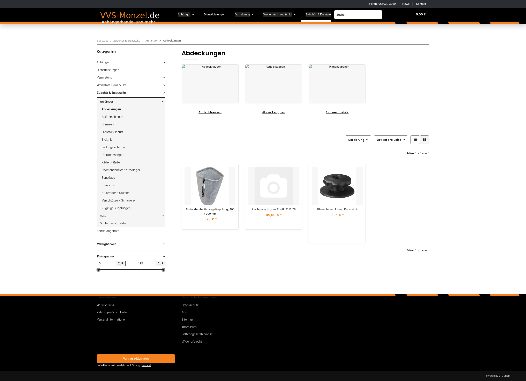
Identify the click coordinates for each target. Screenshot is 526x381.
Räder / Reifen (111, 162)
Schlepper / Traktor (113, 223)
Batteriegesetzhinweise (197, 334)
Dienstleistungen (108, 70)
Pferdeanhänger (112, 154)
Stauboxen (109, 185)
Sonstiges (108, 177)
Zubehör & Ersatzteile (111, 92)
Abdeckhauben (209, 112)
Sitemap (187, 319)
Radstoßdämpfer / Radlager (121, 170)
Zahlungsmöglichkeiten (112, 312)
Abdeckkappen (273, 112)
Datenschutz (190, 305)
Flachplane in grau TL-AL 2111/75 (274, 209)
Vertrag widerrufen (136, 358)
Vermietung (104, 77)
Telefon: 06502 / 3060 (381, 3)
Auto (103, 215)
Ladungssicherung (114, 147)
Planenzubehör (337, 112)
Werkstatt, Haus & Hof (111, 85)
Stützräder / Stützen (115, 193)
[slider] (98, 270)
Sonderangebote (108, 231)
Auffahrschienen (112, 116)
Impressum (189, 327)
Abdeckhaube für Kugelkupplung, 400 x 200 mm (210, 211)
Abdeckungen (111, 109)
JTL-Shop (504, 375)
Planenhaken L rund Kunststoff (337, 209)
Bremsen (108, 124)
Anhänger (103, 62)
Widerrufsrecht (192, 341)
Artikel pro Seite (389, 140)
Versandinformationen (111, 319)
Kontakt (421, 3)
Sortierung (356, 140)
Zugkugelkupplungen (116, 208)
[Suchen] (378, 14)
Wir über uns (105, 305)
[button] (390, 14)
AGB (184, 312)
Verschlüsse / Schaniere (118, 200)
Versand (146, 365)
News (405, 3)
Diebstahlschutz (112, 132)
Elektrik (107, 139)
